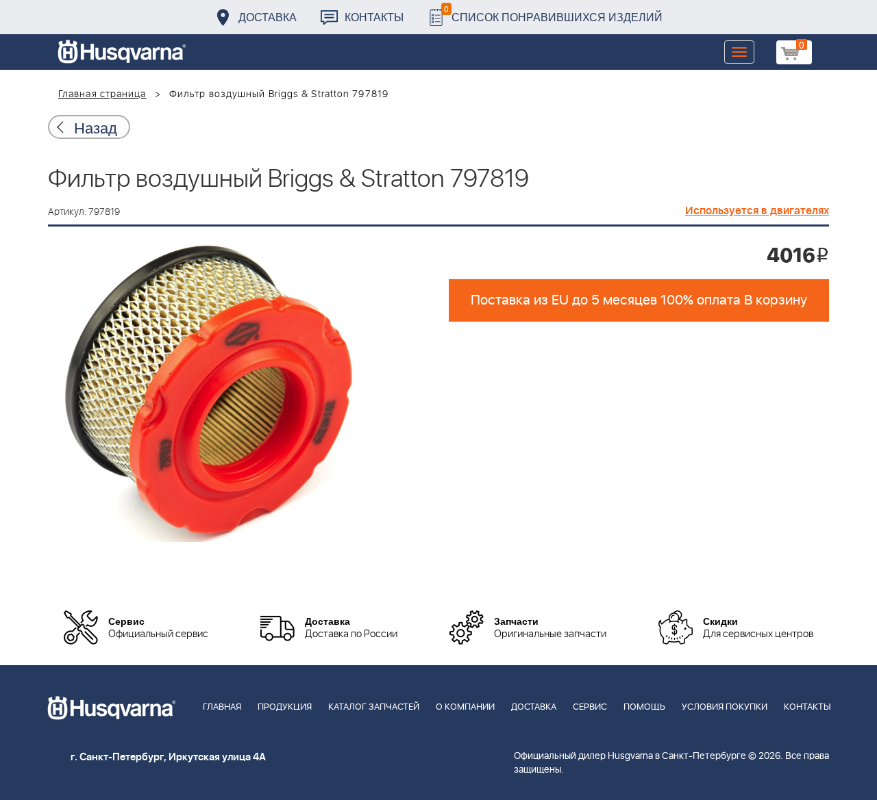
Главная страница (102, 94)
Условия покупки (724, 707)
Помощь (644, 707)
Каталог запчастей (373, 707)
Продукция (285, 707)
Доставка (267, 17)
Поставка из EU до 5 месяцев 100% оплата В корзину (639, 300)
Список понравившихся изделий (553, 13)
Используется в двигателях (757, 211)
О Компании (465, 707)
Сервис (590, 707)
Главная (222, 707)
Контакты (374, 17)
